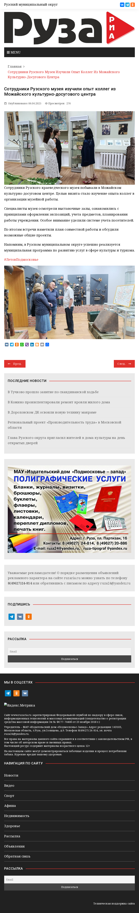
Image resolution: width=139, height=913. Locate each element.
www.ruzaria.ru (21, 715)
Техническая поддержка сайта (114, 903)
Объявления (14, 846)
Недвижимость (17, 816)
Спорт (9, 795)
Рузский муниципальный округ (31, 4)
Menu (15, 52)
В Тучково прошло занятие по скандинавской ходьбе (53, 392)
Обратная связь (17, 856)
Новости (11, 775)
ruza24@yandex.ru (115, 583)
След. (121, 363)
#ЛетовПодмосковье (21, 259)
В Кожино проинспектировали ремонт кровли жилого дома (59, 402)
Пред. (17, 363)
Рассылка (12, 836)
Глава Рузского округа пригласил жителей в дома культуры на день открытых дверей (66, 440)
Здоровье (12, 826)
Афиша (10, 805)
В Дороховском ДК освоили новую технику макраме (52, 412)
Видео (9, 785)
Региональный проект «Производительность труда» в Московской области (64, 425)
